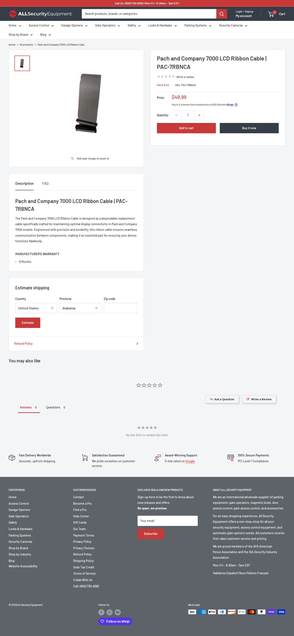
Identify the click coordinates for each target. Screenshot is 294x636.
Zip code (109, 299)
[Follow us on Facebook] (101, 612)
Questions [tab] (53, 407)
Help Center (81, 516)
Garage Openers (72, 25)
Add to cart (186, 128)
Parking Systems (195, 25)
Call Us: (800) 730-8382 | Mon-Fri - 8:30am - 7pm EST (147, 3)
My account (244, 16)
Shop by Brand (18, 34)
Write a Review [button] (261, 399)
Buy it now (249, 128)
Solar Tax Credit (83, 567)
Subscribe (151, 533)
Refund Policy (23, 343)
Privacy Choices (83, 548)
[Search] (221, 14)
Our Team (79, 529)
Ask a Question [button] (224, 399)
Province (65, 299)
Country (20, 299)
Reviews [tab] (26, 407)
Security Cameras (231, 25)
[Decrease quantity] (176, 115)
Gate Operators (105, 25)
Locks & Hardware (160, 25)
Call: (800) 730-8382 (86, 586)
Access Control (39, 25)
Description (24, 183)
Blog (43, 34)
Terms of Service (84, 573)
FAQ (45, 183)
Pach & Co (163, 85)
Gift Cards (80, 522)
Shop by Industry (20, 554)
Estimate (28, 322)
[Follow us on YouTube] (118, 612)
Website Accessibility (23, 566)
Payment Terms (83, 535)
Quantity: (163, 115)
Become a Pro (82, 503)
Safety (132, 25)
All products (26, 44)
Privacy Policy (82, 541)
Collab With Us (82, 580)
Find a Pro (80, 510)
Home (13, 25)
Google (190, 461)
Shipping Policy (83, 561)
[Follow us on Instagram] (110, 612)
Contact (78, 497)
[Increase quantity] (199, 115)
